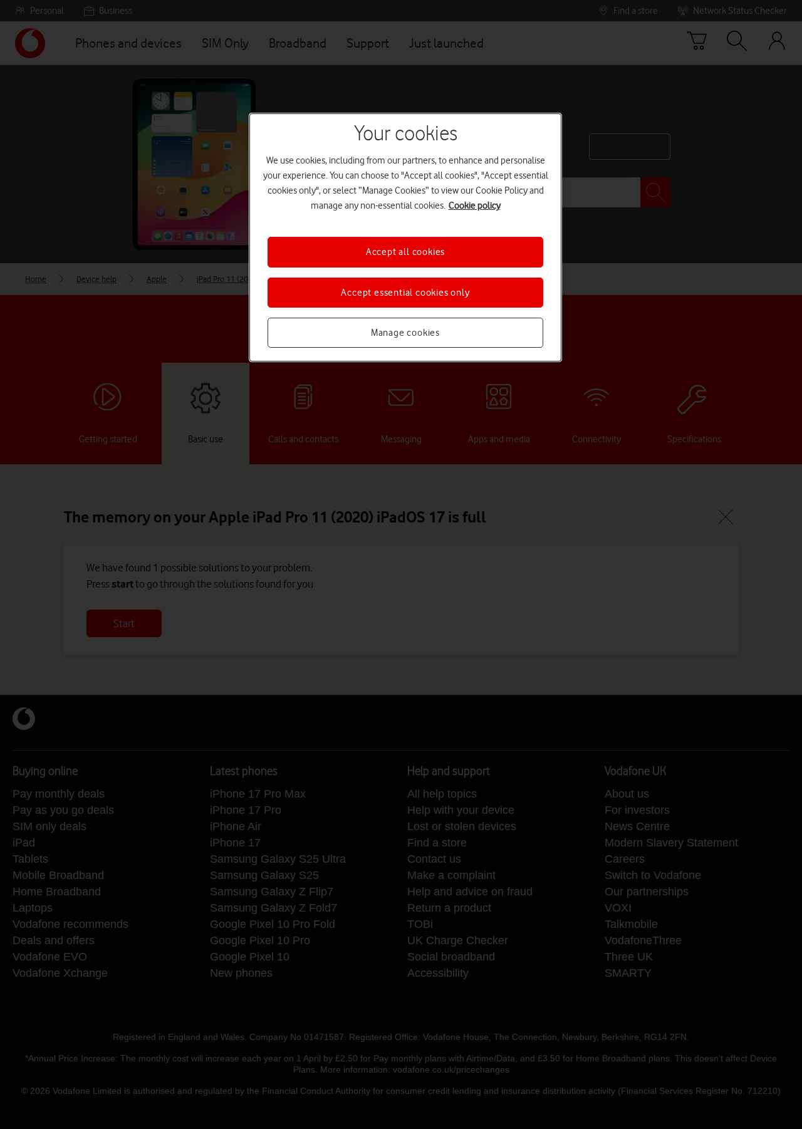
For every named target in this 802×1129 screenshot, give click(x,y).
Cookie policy (475, 205)
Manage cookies (405, 332)
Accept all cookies (405, 252)
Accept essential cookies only (405, 292)
